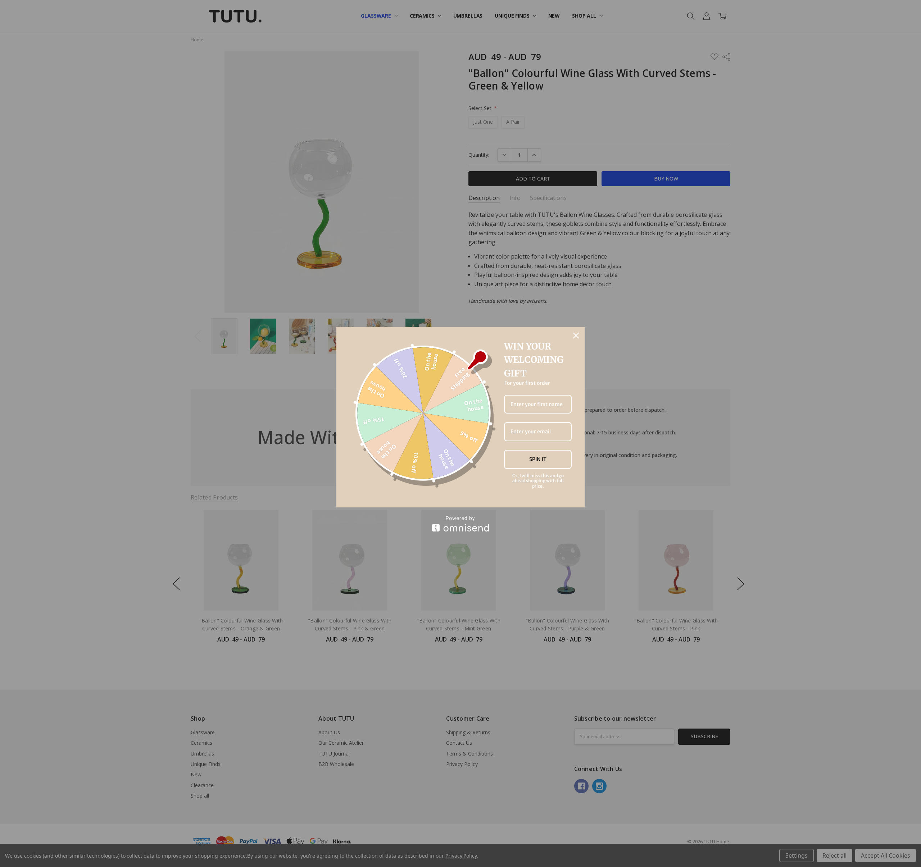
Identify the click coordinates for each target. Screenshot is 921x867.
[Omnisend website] (460, 523)
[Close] (576, 335)
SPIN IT (537, 459)
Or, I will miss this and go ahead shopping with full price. (538, 481)
